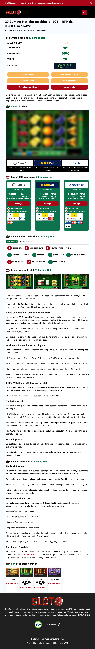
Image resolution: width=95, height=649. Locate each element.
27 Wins (12, 579)
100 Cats (54, 579)
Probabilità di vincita (36, 643)
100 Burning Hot (26, 581)
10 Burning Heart (40, 581)
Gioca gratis (69, 87)
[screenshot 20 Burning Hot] (19, 281)
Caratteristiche (28, 74)
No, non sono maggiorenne (34, 148)
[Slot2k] (13, 12)
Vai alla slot (12, 572)
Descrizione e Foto (69, 74)
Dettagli (21, 170)
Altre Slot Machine (69, 81)
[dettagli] (19, 185)
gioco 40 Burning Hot (24, 554)
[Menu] (88, 12)
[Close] (91, 3)
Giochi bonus (28, 81)
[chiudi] (84, 12)
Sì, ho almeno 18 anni (63, 148)
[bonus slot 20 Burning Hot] (47, 281)
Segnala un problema (28, 87)
